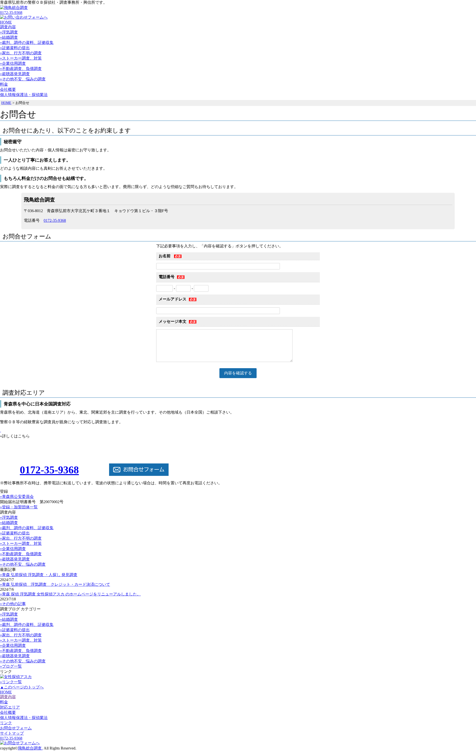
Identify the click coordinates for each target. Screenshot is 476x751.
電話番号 (171, 277)
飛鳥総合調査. (30, 748)
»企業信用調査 (13, 63)
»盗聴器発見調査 (15, 74)
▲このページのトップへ (22, 687)
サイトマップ (12, 733)
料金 (4, 84)
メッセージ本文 (177, 321)
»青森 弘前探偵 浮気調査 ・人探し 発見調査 (38, 575)
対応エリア (10, 707)
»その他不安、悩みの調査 (23, 79)
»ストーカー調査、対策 (21, 58)
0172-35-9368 (11, 12)
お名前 (170, 256)
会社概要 (8, 89)
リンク (6, 723)
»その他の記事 (13, 604)
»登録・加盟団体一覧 (19, 507)
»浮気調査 (9, 32)
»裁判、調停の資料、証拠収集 (27, 42)
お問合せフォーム (16, 728)
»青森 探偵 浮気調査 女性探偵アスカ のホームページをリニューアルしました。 (70, 594)
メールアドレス (177, 299)
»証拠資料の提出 (15, 48)
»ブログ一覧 (11, 666)
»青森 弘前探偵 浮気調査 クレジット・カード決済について (55, 584)
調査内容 (8, 27)
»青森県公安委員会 (17, 496)
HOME (6, 22)
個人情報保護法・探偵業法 (24, 95)
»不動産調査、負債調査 (21, 68)
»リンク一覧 (11, 682)
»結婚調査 (9, 37)
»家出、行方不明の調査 (21, 53)
